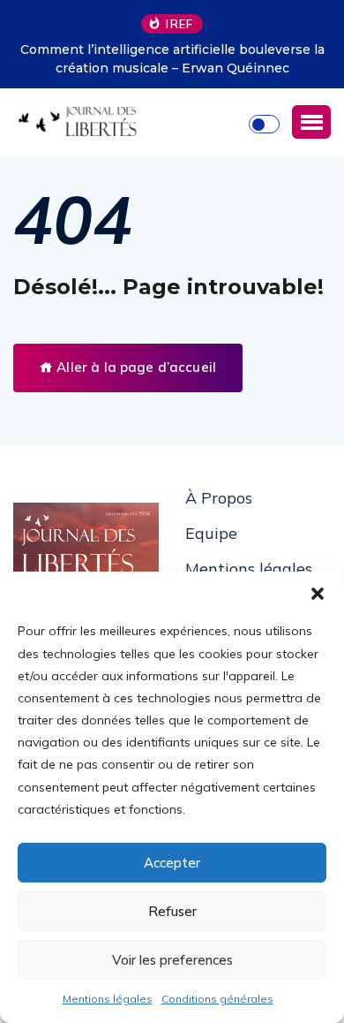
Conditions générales (217, 998)
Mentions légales (108, 998)
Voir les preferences (172, 959)
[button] (317, 593)
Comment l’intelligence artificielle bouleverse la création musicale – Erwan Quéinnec (172, 59)
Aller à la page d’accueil (134, 367)
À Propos (218, 498)
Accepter (172, 862)
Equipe (211, 533)
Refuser (172, 911)
